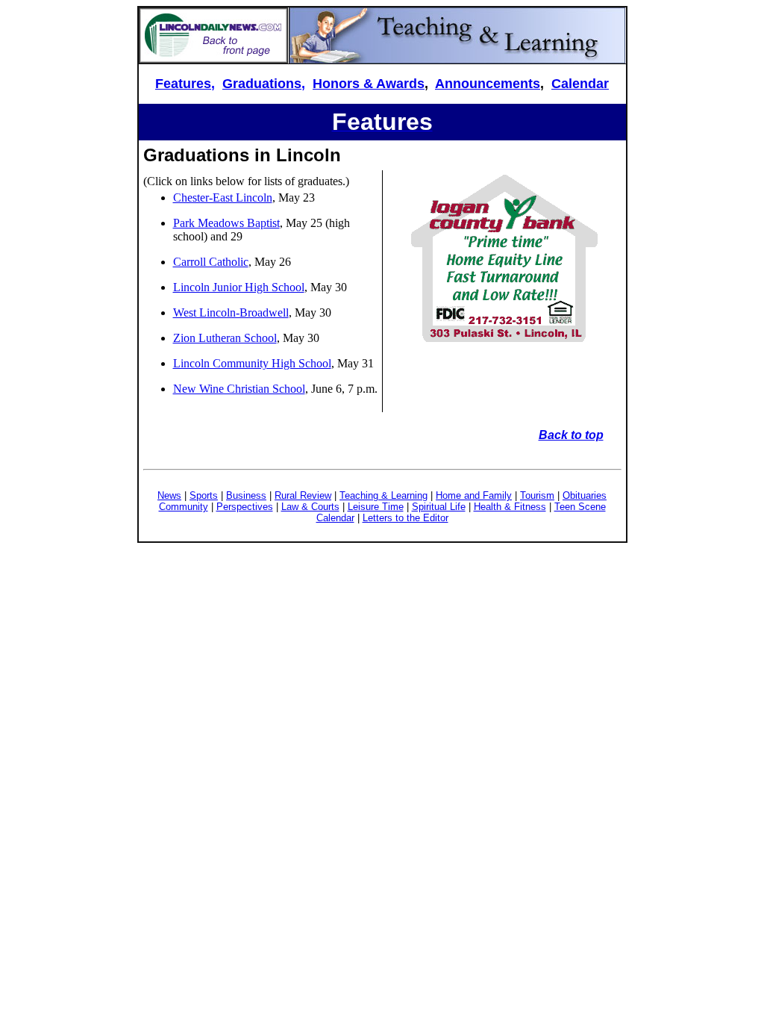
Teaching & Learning (383, 495)
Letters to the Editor (405, 517)
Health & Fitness (510, 506)
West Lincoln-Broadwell (231, 312)
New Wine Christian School (239, 388)
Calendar (580, 83)
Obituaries (585, 495)
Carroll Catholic (210, 261)
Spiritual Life (439, 506)
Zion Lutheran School (225, 338)
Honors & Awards (369, 83)
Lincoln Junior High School (238, 287)
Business (246, 495)
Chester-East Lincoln (222, 197)
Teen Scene (580, 506)
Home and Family (474, 495)
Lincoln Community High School (252, 363)
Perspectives (244, 506)
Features (183, 83)
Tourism (537, 495)
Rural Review (303, 495)
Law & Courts (310, 506)
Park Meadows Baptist (226, 223)
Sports (204, 495)
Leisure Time (376, 506)
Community (183, 506)
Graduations (261, 83)
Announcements (487, 83)
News (169, 495)
